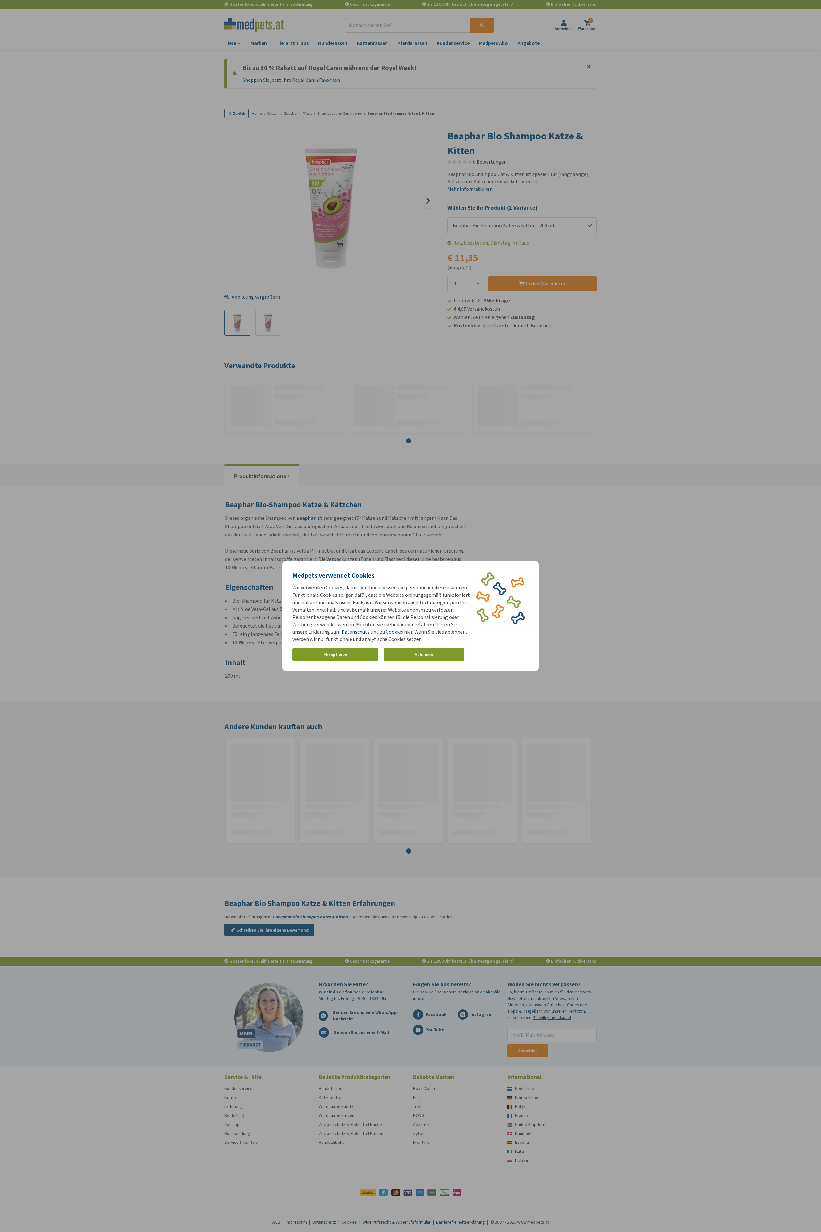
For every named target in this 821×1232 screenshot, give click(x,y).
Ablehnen (424, 655)
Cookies (394, 632)
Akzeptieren (335, 655)
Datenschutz (356, 632)
